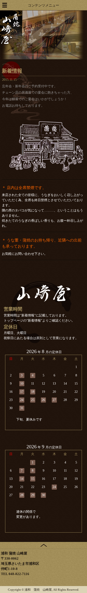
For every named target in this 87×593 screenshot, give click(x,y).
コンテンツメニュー (43, 5)
